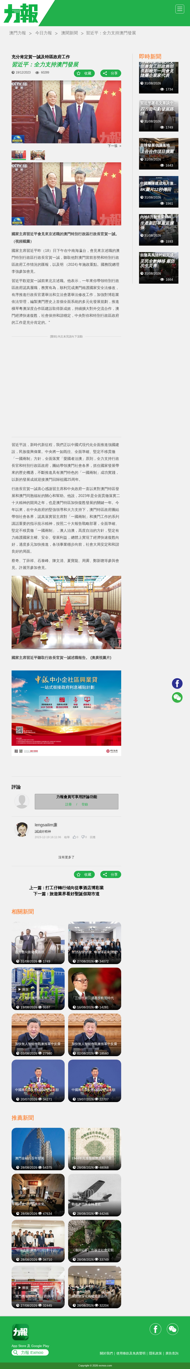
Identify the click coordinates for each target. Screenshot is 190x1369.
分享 (114, 73)
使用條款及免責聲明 (131, 1353)
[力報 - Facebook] (177, 683)
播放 (25, 989)
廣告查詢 (171, 1353)
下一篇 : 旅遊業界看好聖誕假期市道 (66, 893)
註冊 (68, 804)
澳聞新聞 (69, 33)
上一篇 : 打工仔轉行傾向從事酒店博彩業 (66, 887)
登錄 (85, 804)
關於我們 (106, 1353)
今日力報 (43, 33)
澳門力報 (17, 33)
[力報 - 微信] (177, 697)
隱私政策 (155, 1353)
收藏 (87, 73)
